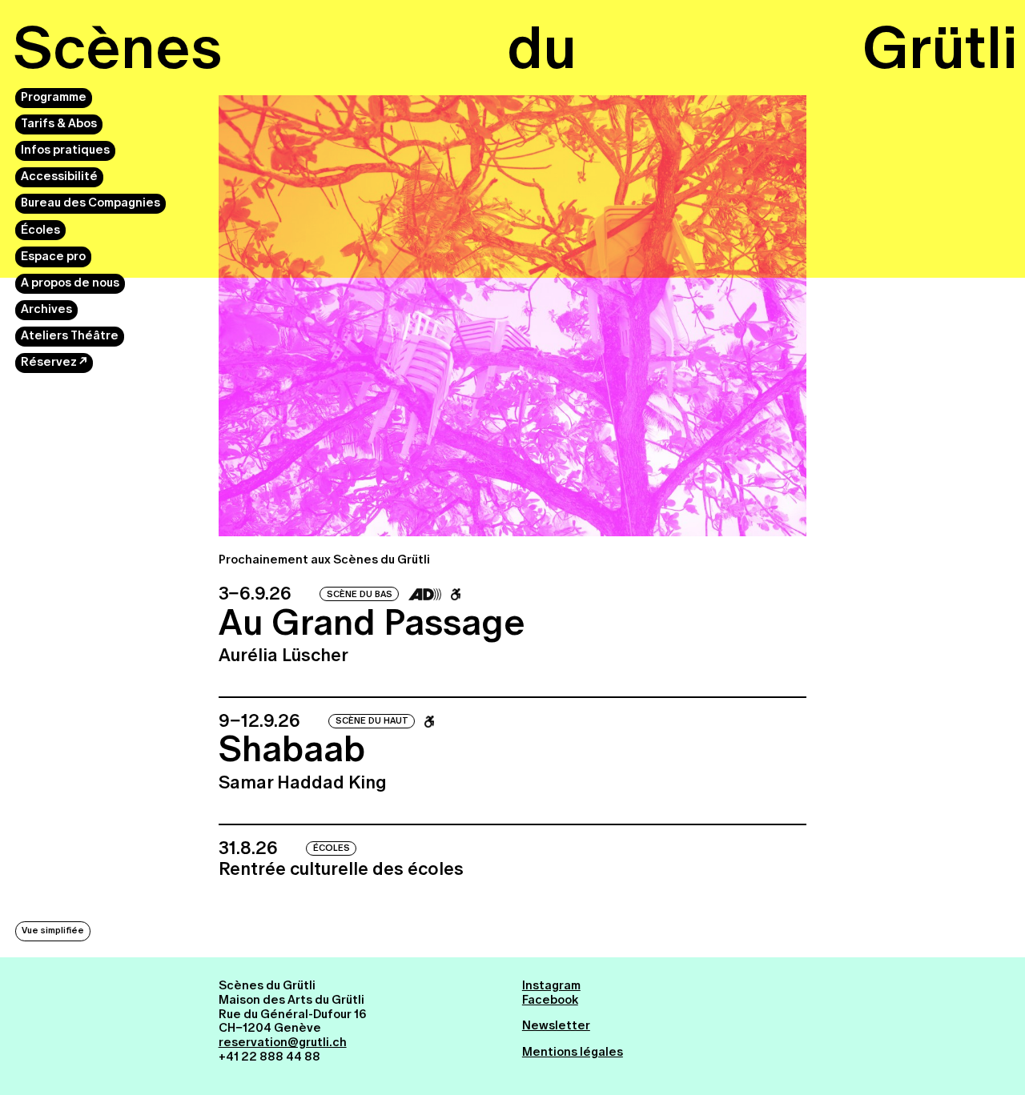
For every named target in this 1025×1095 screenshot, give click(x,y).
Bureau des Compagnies (90, 203)
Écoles (40, 230)
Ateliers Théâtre (70, 336)
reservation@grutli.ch (283, 1042)
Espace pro (53, 256)
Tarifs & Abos (59, 123)
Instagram (551, 985)
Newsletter (556, 1025)
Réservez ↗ (54, 362)
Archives (46, 309)
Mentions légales (572, 1052)
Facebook (550, 1000)
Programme (53, 97)
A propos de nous (70, 282)
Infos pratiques (65, 150)
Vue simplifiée (53, 930)
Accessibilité (59, 177)
